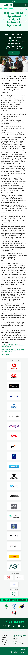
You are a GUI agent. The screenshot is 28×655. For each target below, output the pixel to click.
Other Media (23, 652)
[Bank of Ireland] (14, 406)
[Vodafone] (14, 366)
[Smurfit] (14, 486)
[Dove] (14, 506)
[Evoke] (14, 546)
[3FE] (8, 577)
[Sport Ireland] (14, 516)
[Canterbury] (14, 376)
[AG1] (14, 566)
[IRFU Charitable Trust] (14, 594)
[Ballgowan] (14, 526)
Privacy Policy (4, 641)
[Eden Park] (14, 536)
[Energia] (14, 426)
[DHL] (14, 556)
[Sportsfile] (14, 584)
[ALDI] (14, 456)
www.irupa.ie (5, 354)
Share (14, 53)
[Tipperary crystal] (19, 577)
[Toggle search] (26, 5)
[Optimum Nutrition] (14, 496)
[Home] (8, 5)
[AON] (14, 436)
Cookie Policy (4, 636)
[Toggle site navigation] (2, 5)
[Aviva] (14, 396)
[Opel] (14, 416)
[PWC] (14, 446)
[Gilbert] (14, 476)
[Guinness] (14, 386)
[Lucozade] (14, 466)
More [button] (13, 1)
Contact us (5, 644)
